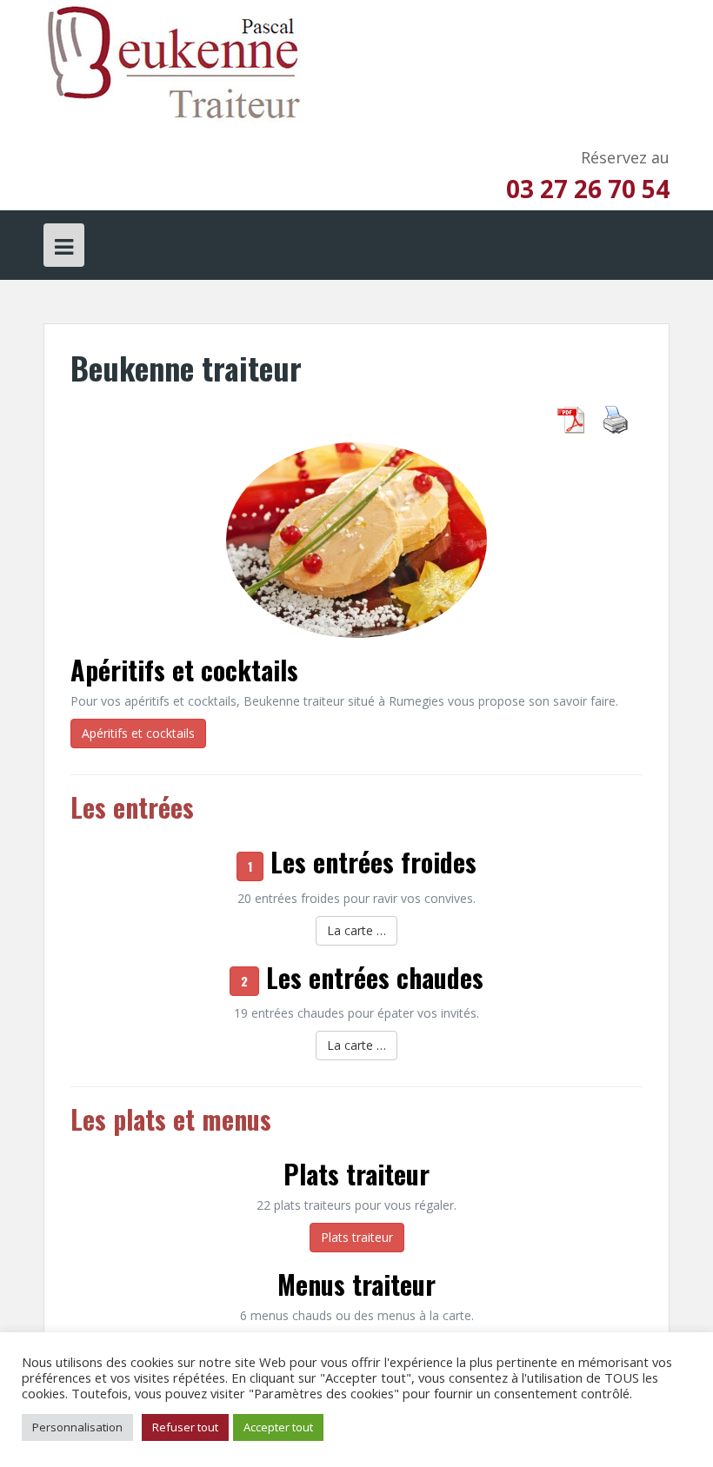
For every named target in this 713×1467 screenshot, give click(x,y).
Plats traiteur (356, 1173)
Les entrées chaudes (374, 977)
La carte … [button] (356, 930)
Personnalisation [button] (77, 1427)
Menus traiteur (356, 1284)
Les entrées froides (373, 861)
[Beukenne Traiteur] (173, 63)
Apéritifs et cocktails (184, 669)
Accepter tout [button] (278, 1427)
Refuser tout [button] (185, 1427)
